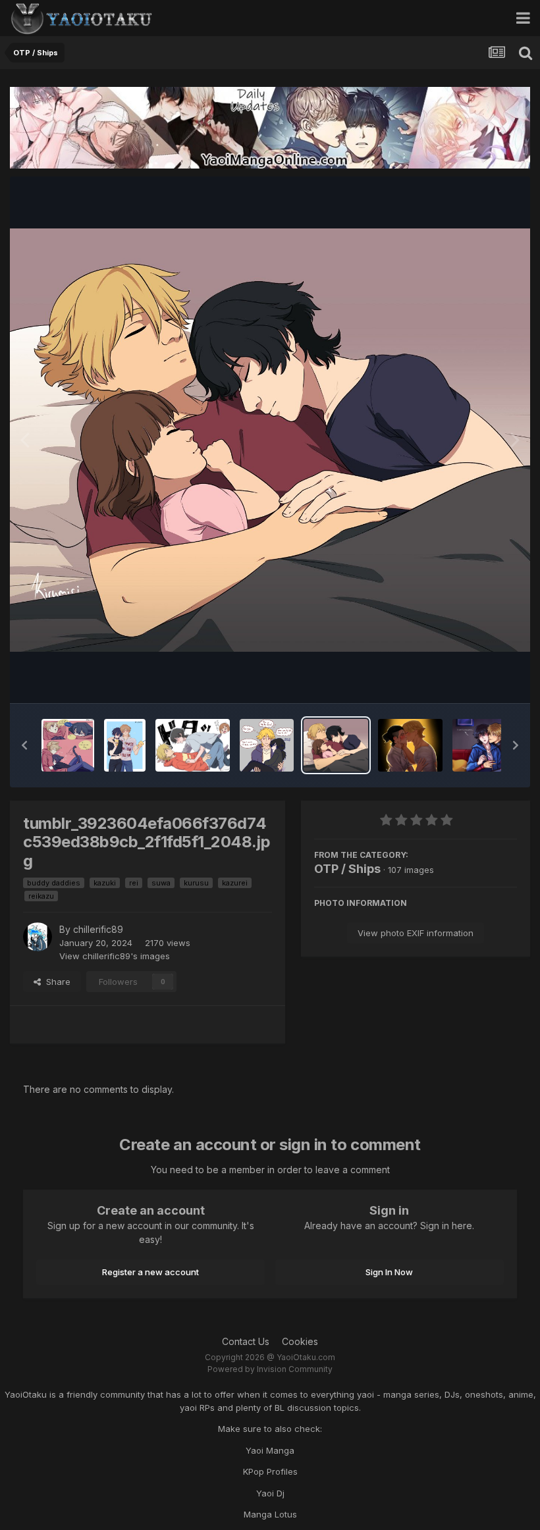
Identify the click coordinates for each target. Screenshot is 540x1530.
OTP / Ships (347, 869)
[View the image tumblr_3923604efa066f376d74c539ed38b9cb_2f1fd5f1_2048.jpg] (336, 745)
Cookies (300, 1341)
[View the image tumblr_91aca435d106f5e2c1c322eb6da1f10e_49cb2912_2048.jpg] (410, 745)
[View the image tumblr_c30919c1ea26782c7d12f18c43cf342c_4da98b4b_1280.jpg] (491, 745)
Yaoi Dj (270, 1493)
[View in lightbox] (270, 439)
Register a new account (150, 1272)
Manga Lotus (270, 1514)
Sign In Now (389, 1272)
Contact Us (245, 1341)
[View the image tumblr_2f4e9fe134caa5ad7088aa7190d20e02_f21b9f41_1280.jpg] (267, 745)
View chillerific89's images (114, 956)
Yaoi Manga (270, 1450)
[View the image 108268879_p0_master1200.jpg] (192, 745)
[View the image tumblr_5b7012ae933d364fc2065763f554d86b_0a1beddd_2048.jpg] (125, 745)
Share (55, 981)
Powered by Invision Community (270, 1369)
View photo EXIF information (415, 933)
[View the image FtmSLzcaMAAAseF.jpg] (67, 745)
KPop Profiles (270, 1471)
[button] (24, 745)
